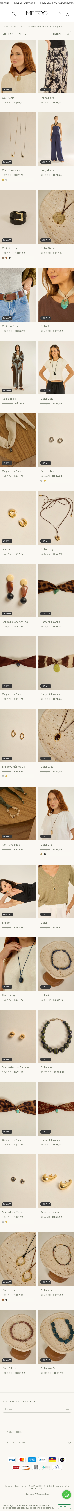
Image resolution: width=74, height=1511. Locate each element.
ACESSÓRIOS (18, 26)
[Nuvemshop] (37, 1494)
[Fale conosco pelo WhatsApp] (66, 1494)
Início (5, 26)
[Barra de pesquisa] (14, 14)
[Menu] (6, 14)
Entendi (64, 1507)
